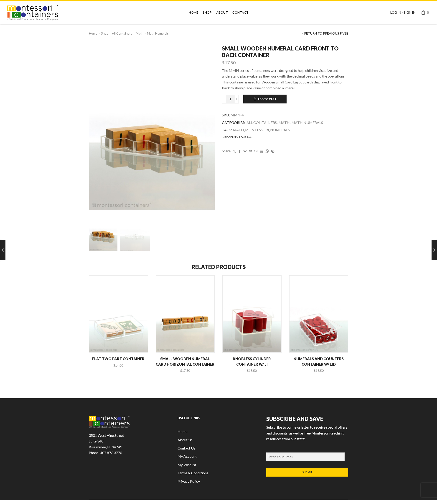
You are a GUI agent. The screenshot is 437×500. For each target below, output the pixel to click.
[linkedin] (261, 151)
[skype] (272, 151)
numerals (280, 130)
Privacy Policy (189, 481)
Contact (240, 12)
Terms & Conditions (193, 473)
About (222, 12)
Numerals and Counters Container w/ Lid (319, 361)
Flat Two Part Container (118, 359)
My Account (187, 456)
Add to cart (267, 99)
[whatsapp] (267, 151)
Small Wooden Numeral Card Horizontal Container (185, 361)
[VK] (245, 151)
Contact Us (186, 448)
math (238, 130)
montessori (257, 130)
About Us (185, 439)
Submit (307, 472)
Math (139, 33)
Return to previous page (326, 33)
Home (193, 12)
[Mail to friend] (256, 151)
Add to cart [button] (120, 344)
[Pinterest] (250, 151)
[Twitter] (234, 151)
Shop (207, 12)
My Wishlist (187, 464)
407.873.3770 (111, 452)
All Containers (122, 33)
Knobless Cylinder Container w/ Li (252, 361)
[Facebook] (239, 151)
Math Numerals (158, 33)
